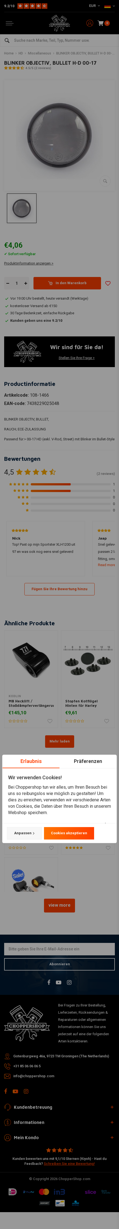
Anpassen (23, 833)
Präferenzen (88, 761)
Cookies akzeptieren (69, 833)
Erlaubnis (31, 761)
